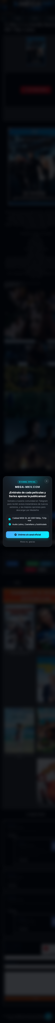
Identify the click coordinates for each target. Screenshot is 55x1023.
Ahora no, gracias (27, 542)
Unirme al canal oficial (29, 534)
